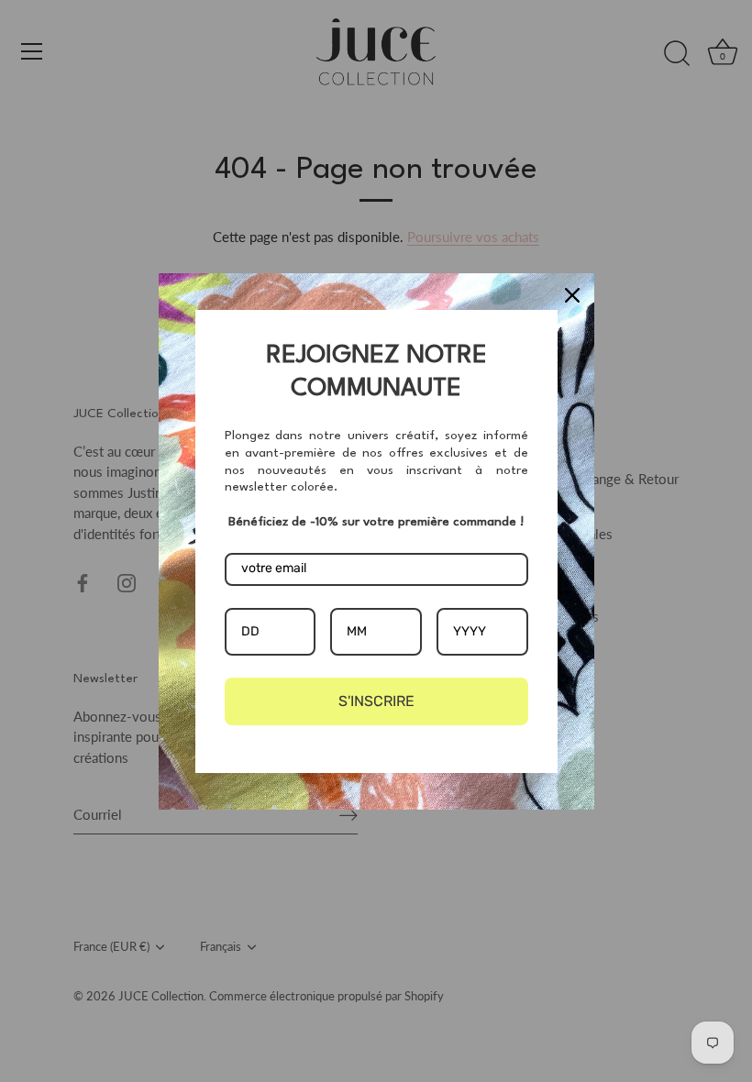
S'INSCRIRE (376, 701)
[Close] (572, 295)
